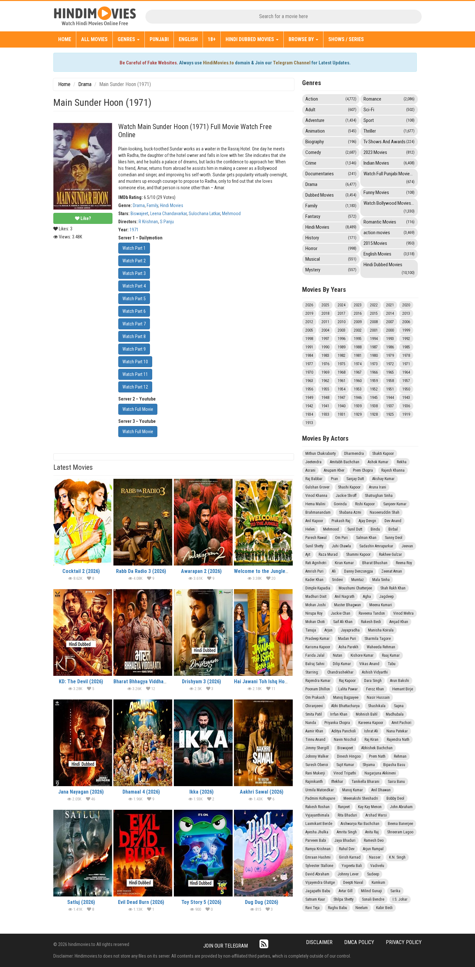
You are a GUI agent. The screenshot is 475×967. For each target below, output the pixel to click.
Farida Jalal (314, 655)
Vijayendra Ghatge (320, 882)
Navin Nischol (345, 739)
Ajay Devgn (367, 521)
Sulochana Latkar (204, 213)
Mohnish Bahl (366, 714)
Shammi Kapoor (358, 554)
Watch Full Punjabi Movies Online (391, 177)
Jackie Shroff (346, 495)
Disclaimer (319, 942)
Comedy (330, 152)
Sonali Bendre (373, 899)
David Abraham (317, 874)
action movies (389, 233)
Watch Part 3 (134, 273)
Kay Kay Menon (370, 807)
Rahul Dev (346, 849)
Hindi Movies (171, 205)
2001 (374, 330)
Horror (330, 248)
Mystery (330, 270)
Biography (330, 142)
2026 (309, 305)
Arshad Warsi (376, 815)
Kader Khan (314, 579)
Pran (334, 479)
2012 (309, 322)
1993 (390, 338)
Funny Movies (389, 192)
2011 (325, 322)
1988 (358, 347)
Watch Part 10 (135, 361)
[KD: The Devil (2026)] (82, 632)
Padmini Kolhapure (320, 798)
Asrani (310, 470)
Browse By (302, 39)
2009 (358, 322)
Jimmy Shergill (317, 748)
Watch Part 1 (134, 248)
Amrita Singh (347, 832)
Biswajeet (139, 213)
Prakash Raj (341, 521)
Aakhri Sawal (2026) (261, 792)
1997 (325, 338)
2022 (374, 305)
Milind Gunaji (371, 891)
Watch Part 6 (134, 311)
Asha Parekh (348, 647)
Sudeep (373, 874)
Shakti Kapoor (383, 453)
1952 (374, 389)
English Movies (389, 254)
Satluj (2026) (81, 902)
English (188, 39)
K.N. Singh (397, 857)
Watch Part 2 (134, 260)
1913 (309, 423)
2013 (406, 313)
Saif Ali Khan (343, 622)
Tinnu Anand (315, 739)
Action (330, 99)
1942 (309, 406)
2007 (390, 322)
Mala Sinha (381, 579)
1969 (325, 372)
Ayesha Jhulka (316, 832)
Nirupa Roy (313, 613)
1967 (358, 372)
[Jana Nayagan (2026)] (82, 742)
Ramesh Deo (374, 840)
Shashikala (376, 706)
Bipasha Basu (394, 765)
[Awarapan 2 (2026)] (203, 522)
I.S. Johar (400, 899)
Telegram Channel (292, 63)
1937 (390, 406)
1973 (374, 364)
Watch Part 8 (134, 336)
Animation (330, 131)
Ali (334, 571)
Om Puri (341, 537)
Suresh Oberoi (316, 765)
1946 (358, 397)
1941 (325, 406)
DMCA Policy (359, 942)
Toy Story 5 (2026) (201, 902)
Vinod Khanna (316, 495)
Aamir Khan (314, 731)
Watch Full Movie (137, 409)
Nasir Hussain (378, 697)
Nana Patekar (397, 731)
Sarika (395, 891)
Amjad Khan (398, 622)
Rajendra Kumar (318, 680)
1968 (341, 372)
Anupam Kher (334, 470)
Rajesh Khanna (393, 470)
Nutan (337, 655)
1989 (341, 347)
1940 (341, 406)
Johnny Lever (348, 874)
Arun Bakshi (399, 680)
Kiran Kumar (344, 563)
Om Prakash (315, 697)
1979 (390, 355)
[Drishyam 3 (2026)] (203, 632)
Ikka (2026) (201, 792)
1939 (358, 406)
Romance (389, 99)
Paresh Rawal (316, 537)
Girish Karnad (350, 857)
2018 (325, 313)
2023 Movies (389, 152)
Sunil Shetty (314, 546)
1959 (374, 381)
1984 (309, 355)
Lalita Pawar (348, 689)
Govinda (340, 504)
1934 (309, 414)
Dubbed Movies (330, 195)
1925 (390, 414)
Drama (84, 84)
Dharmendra (354, 453)
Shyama (369, 765)
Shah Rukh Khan (393, 588)
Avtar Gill (346, 891)
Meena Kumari (380, 605)
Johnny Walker (317, 756)
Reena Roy (404, 563)
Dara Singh (373, 680)
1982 (341, 355)
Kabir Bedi (384, 908)
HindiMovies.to (218, 63)
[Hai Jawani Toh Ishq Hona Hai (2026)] (263, 632)
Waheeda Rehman (381, 647)
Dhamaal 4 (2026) (141, 792)
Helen (310, 529)
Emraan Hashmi (318, 857)
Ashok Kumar (378, 462)
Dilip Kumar (342, 664)
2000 (390, 330)
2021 (390, 305)
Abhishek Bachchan (377, 748)
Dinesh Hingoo (349, 756)
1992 (406, 338)
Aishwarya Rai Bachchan (360, 823)
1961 (341, 381)
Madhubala (395, 714)
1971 (134, 229)
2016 (358, 313)
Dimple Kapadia (317, 588)
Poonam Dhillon (317, 689)
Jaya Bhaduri (344, 840)
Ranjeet (344, 807)
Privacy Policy (404, 942)
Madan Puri (347, 638)
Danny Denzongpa (358, 571)
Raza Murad (328, 554)
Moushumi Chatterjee (355, 588)
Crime (330, 163)
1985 (406, 347)
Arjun (328, 630)
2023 (358, 305)
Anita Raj (372, 832)
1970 (309, 372)
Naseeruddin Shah (384, 512)
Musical (330, 259)
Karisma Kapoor (317, 647)
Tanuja (310, 630)
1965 (390, 372)
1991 (309, 347)
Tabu (392, 664)
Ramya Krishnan (318, 849)
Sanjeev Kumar (394, 504)
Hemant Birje (402, 689)
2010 (341, 322)
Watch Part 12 (135, 387)
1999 (406, 330)
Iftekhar (337, 781)
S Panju (167, 221)
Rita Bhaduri (347, 815)
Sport (389, 120)
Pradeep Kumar (317, 638)
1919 (406, 414)
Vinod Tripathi (344, 773)
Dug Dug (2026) (261, 902)
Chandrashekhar (340, 672)
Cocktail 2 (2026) (81, 571)
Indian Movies (389, 163)
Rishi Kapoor (365, 504)
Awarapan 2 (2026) (201, 571)
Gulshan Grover (317, 487)
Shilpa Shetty (343, 899)
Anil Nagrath (344, 596)
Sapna (399, 706)
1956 (309, 389)
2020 (406, 305)
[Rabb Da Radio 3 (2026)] (142, 522)
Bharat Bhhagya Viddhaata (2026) (149, 681)
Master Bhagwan (347, 605)
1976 (325, 364)
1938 (374, 406)
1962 (325, 381)
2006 (406, 322)
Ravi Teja (312, 908)
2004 (325, 330)
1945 (374, 397)
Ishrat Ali (371, 731)
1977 (309, 364)
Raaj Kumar (391, 655)
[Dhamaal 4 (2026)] (142, 742)
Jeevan (407, 546)
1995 (358, 338)
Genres (127, 39)
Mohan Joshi (315, 605)
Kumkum (378, 882)
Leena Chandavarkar (168, 213)
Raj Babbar (313, 479)
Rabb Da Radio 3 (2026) (141, 571)
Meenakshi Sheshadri (360, 798)
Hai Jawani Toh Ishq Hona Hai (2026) (273, 681)
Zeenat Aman (391, 571)
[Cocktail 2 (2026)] (82, 522)
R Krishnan (148, 221)
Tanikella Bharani (365, 781)
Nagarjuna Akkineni (380, 773)
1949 (309, 397)
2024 (341, 305)
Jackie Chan (340, 613)
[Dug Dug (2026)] (263, 853)
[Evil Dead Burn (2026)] (142, 853)
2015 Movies (389, 243)
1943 (406, 397)
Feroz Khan (375, 689)
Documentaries (330, 174)
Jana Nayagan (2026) (81, 792)
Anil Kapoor (314, 521)
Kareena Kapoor (370, 722)
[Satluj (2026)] (82, 853)
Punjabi (159, 39)
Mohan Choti (315, 622)
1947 (341, 397)
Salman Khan (366, 537)
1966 (374, 372)
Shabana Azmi (350, 512)
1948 (325, 397)
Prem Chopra (363, 470)
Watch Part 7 (134, 323)
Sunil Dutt (354, 529)
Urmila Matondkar (319, 790)
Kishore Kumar (362, 655)
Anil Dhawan (381, 790)
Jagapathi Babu (317, 891)
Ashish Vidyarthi (375, 672)
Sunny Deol (393, 537)
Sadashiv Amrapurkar (376, 546)
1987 (374, 347)
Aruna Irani (377, 487)
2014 (390, 313)
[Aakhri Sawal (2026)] (263, 742)
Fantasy (330, 216)
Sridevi (337, 579)
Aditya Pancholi (344, 731)
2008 (374, 322)
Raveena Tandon (372, 613)
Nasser (375, 857)
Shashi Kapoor (349, 487)
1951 (390, 389)
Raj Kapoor (347, 680)
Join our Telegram (225, 946)
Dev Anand (393, 521)
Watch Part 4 (134, 286)
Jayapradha (350, 630)
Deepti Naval (353, 882)
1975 (341, 364)
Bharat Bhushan (374, 563)
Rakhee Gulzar (390, 554)
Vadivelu (377, 865)
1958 (390, 381)
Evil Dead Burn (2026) (141, 902)
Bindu (375, 529)
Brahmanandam (318, 512)
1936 (406, 406)
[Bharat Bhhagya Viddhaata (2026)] (142, 632)
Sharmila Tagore (377, 638)
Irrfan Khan (338, 714)
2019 (309, 313)
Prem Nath (377, 756)
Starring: (312, 672)
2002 (358, 330)
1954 (341, 389)
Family (152, 205)
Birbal (393, 529)
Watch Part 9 (134, 349)
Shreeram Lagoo (400, 832)
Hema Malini (315, 504)
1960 (358, 381)
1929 (358, 414)
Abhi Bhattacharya (345, 706)
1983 (325, 355)
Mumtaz (357, 579)
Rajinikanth (314, 781)
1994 (374, 338)
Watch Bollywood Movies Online (391, 207)
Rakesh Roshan (317, 807)
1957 (406, 381)
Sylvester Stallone (319, 865)
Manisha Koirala (381, 630)
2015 (374, 313)
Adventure (330, 120)
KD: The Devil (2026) (81, 681)
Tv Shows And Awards (389, 142)
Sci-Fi (389, 110)
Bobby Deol (395, 798)
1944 (390, 397)
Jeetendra (313, 462)
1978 (406, 355)
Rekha (401, 462)
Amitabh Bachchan (344, 462)
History (330, 238)
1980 (374, 355)
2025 (325, 305)
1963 (309, 381)
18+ (212, 39)
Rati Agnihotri (315, 563)
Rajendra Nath (398, 739)
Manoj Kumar (352, 790)
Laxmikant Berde (318, 823)
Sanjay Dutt (355, 479)
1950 (406, 389)
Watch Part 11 (135, 374)
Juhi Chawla (341, 546)
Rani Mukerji (315, 773)
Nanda (310, 722)
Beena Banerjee (400, 823)
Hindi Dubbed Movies (250, 39)
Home (64, 39)
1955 (325, 389)
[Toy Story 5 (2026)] (203, 853)
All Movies (94, 39)
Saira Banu (396, 781)
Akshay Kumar (383, 479)
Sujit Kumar (345, 765)
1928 (374, 414)
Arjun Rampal (373, 849)
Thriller (389, 131)
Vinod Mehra (403, 613)
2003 (341, 330)
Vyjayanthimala (317, 815)
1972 (390, 364)
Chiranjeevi (314, 706)
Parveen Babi (315, 840)
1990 (325, 347)
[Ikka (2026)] (203, 742)
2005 (309, 330)
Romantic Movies (389, 222)
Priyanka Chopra (337, 722)
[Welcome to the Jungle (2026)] (263, 522)
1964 (406, 372)
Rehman (400, 756)
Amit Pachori (401, 722)
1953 (358, 389)
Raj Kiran (371, 739)
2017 (341, 313)
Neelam (361, 908)
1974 (358, 364)
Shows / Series (346, 39)
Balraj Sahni (314, 664)
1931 (341, 414)
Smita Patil (313, 714)
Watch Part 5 (134, 298)
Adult (330, 110)
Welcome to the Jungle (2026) (267, 571)
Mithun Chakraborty (320, 453)
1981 (358, 355)
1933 (325, 414)
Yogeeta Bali (352, 865)
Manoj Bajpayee (345, 697)
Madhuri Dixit (315, 596)
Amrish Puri (314, 571)
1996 (341, 338)
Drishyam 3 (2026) (201, 681)
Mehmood (231, 213)
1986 (390, 347)
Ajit (307, 554)
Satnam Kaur (315, 899)
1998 (309, 338)
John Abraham (401, 807)
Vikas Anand (369, 664)
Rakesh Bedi (371, 622)
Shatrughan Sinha (379, 495)
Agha (367, 596)
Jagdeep (386, 596)
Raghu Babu (337, 908)
